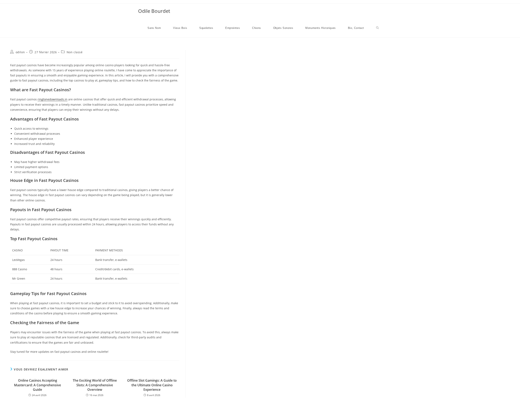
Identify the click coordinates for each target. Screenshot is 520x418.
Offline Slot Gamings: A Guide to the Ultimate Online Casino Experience (152, 385)
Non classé (75, 52)
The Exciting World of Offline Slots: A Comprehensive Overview (95, 385)
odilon (20, 52)
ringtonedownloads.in (52, 99)
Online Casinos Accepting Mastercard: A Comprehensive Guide (37, 385)
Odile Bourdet (154, 11)
